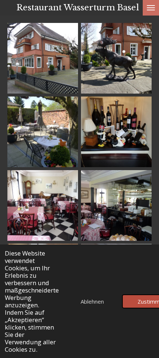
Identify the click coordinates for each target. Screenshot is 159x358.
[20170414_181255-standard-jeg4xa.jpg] (116, 132)
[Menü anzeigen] (151, 8)
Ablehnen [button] (92, 301)
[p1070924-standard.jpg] (43, 132)
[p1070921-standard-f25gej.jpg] (43, 205)
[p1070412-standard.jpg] (43, 58)
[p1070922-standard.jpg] (116, 205)
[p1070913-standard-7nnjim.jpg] (116, 58)
